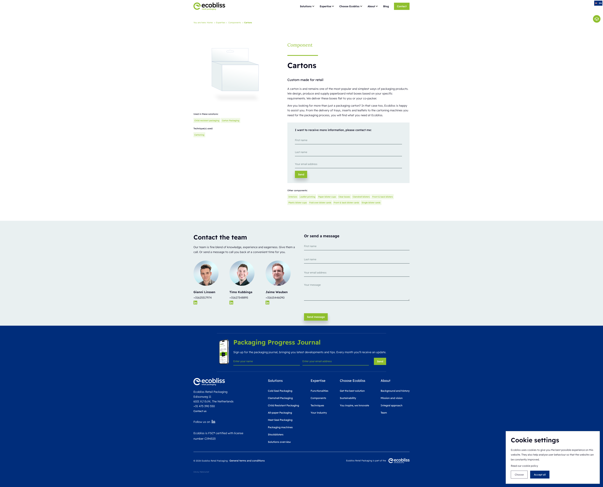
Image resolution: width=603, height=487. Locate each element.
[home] (209, 6)
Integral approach (391, 405)
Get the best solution (352, 390)
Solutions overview (279, 441)
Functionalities (319, 390)
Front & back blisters (382, 196)
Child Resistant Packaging (283, 405)
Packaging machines (280, 427)
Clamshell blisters (361, 196)
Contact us (199, 411)
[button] (307, 6)
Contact (402, 6)
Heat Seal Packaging (280, 419)
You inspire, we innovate (354, 405)
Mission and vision (392, 398)
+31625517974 (202, 297)
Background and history (395, 390)
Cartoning (199, 135)
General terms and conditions (247, 460)
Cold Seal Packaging (280, 390)
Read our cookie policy (524, 466)
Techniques (317, 405)
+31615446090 (275, 297)
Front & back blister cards (346, 202)
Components (234, 22)
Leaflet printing (307, 196)
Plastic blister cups (297, 202)
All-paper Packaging (280, 412)
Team (384, 412)
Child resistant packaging (206, 120)
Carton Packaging (230, 120)
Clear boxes (344, 196)
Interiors (292, 196)
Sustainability (348, 398)
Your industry (319, 412)
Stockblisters (275, 434)
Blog (386, 6)
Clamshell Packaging (280, 398)
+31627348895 (238, 297)
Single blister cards (371, 202)
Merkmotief (204, 472)
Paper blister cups (327, 196)
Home (210, 22)
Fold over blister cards (320, 202)
